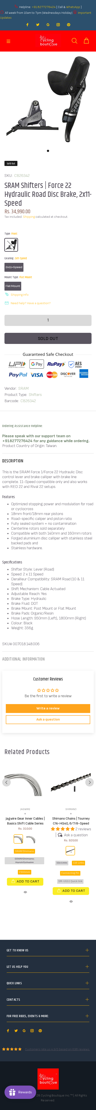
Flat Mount (13, 286)
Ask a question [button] (48, 719)
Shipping (29, 217)
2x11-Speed (14, 267)
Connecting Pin (70, 873)
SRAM (23, 388)
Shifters (35, 394)
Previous (6, 782)
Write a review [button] (48, 708)
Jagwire (25, 809)
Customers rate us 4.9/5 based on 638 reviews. (57, 1049)
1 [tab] (48, 151)
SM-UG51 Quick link (70, 881)
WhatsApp (73, 7)
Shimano (71, 809)
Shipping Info (20, 295)
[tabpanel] (48, 99)
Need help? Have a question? (31, 303)
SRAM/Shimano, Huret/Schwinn (24, 860)
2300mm (24, 872)
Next (89, 782)
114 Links (61, 862)
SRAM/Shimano (24, 851)
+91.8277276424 (44, 7)
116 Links (78, 862)
